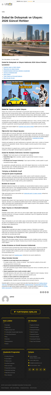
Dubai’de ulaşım (18, 255)
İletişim (7, 343)
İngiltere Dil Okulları (35, 325)
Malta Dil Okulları (34, 332)
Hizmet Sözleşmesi (5, 387)
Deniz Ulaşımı (7, 74)
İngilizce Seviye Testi (10, 329)
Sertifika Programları (9, 363)
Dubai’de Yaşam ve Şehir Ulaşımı (12, 67)
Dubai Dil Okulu (29, 284)
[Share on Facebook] (41, 292)
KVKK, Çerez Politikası (14, 387)
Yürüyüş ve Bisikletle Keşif (10, 72)
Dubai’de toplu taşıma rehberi (26, 126)
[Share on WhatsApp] (48, 292)
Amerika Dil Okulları (35, 336)
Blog (6, 336)
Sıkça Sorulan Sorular (9, 78)
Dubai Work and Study (41, 284)
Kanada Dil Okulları (35, 334)
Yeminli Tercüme (33, 387)
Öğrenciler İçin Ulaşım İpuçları (11, 69)
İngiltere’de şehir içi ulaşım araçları (33, 193)
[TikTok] (40, 369)
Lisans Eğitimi (8, 358)
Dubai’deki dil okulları (38, 138)
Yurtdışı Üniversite (9, 356)
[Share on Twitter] (43, 292)
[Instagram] (29, 369)
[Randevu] (44, 369)
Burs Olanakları (8, 375)
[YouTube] (33, 369)
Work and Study (8, 365)
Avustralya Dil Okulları (35, 339)
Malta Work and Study (10, 372)
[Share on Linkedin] (45, 292)
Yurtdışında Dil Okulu (24, 387)
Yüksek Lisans (8, 361)
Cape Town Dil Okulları (36, 341)
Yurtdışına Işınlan (26, 312)
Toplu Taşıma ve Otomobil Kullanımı (13, 76)
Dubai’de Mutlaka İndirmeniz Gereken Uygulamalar (17, 70)
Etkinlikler (7, 339)
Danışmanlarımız (9, 341)
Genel (3, 11)
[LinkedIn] (37, 369)
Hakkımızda (7, 327)
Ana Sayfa (7, 325)
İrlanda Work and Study (10, 368)
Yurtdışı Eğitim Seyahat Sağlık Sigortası (14, 332)
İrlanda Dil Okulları (35, 327)
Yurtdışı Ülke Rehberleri (10, 334)
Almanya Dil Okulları (35, 329)
